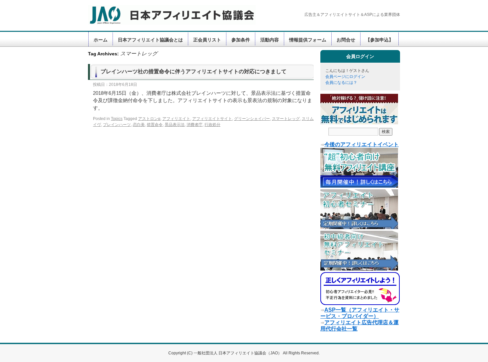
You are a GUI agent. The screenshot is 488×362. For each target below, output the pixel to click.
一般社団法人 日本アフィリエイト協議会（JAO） (238, 353)
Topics (116, 118)
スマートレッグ (286, 118)
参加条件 (240, 39)
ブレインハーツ (117, 124)
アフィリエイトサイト (212, 118)
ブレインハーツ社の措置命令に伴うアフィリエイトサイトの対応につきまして (193, 71)
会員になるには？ (341, 82)
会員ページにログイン (345, 76)
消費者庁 (195, 124)
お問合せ (346, 39)
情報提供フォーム (307, 39)
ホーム (101, 39)
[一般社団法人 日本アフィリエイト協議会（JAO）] (167, 15)
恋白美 (139, 124)
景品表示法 (175, 124)
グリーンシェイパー (252, 118)
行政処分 (212, 124)
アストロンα (149, 118)
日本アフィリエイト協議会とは (150, 39)
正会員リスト (207, 39)
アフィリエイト (176, 118)
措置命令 (155, 124)
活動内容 (269, 39)
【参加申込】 (379, 39)
